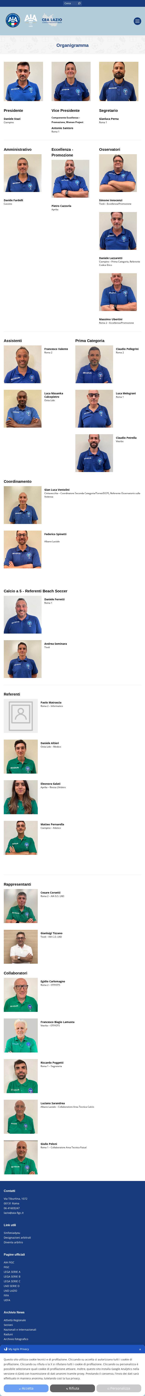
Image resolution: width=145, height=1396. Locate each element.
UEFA (7, 1300)
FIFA (6, 1295)
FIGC (6, 1267)
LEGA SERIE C (12, 1281)
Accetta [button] (27, 1388)
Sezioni (8, 1325)
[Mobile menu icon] (137, 21)
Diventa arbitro (13, 1242)
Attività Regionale (15, 1320)
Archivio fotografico (16, 1339)
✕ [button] (140, 1349)
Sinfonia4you (12, 1233)
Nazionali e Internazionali (20, 1329)
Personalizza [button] (120, 1388)
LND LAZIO (10, 1290)
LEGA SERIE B (12, 1276)
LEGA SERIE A (12, 1272)
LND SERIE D (11, 1286)
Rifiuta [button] (74, 1388)
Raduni (8, 1334)
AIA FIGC (9, 1262)
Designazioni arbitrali (17, 1237)
